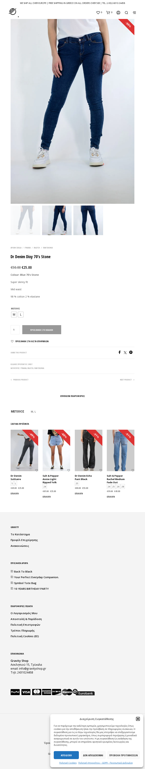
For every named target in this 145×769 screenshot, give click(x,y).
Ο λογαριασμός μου (24, 613)
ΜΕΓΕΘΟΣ (15, 308)
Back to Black (23, 571)
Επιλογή (15, 493)
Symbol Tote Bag (25, 583)
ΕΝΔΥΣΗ (37, 247)
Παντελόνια (48, 247)
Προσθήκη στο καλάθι (41, 330)
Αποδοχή (66, 755)
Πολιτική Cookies (68, 762)
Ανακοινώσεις (20, 546)
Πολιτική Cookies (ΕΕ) (25, 636)
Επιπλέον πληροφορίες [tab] (72, 396)
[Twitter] (126, 353)
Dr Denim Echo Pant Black (83, 477)
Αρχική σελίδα (16, 247)
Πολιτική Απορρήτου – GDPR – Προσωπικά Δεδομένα (105, 762)
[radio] (14, 314)
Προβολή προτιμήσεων (123, 755)
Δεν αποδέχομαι (93, 755)
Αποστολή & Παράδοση (26, 619)
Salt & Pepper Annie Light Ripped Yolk (51, 479)
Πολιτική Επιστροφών (25, 624)
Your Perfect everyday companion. (36, 577)
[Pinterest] (131, 353)
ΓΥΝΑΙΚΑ (28, 247)
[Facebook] (121, 353)
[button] (138, 719)
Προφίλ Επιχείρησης (24, 540)
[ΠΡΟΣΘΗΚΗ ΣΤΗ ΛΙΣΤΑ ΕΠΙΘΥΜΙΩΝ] (36, 472)
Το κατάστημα (20, 534)
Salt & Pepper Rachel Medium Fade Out (116, 479)
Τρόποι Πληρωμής (23, 630)
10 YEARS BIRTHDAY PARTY (31, 588)
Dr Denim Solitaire (16, 477)
